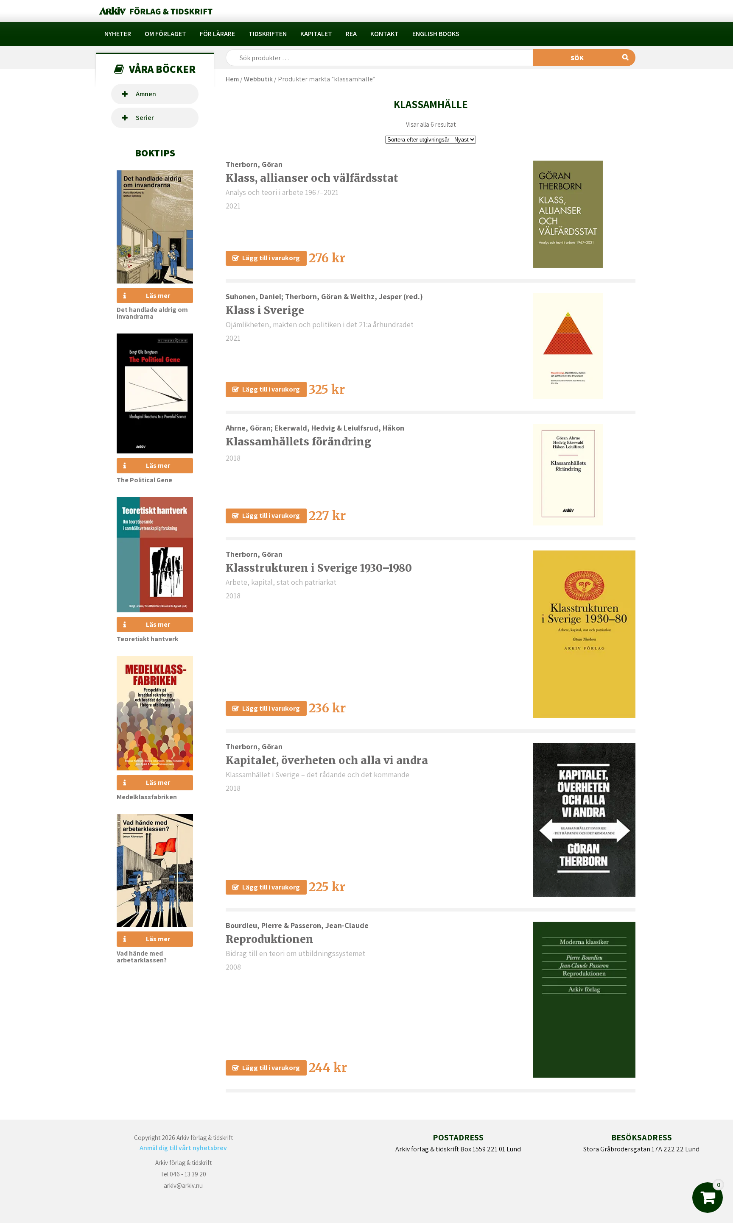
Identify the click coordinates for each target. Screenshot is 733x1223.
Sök (577, 57)
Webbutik (258, 79)
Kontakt (384, 33)
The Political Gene (144, 479)
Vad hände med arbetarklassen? (142, 957)
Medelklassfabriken (147, 796)
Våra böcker (162, 69)
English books (435, 33)
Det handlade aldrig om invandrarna (152, 313)
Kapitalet (316, 33)
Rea (351, 33)
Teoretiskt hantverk (148, 638)
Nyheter (117, 33)
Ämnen (146, 93)
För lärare (217, 33)
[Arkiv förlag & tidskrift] (155, 11)
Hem (232, 79)
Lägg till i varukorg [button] (271, 257)
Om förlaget (165, 33)
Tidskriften (268, 33)
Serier (145, 117)
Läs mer (158, 295)
